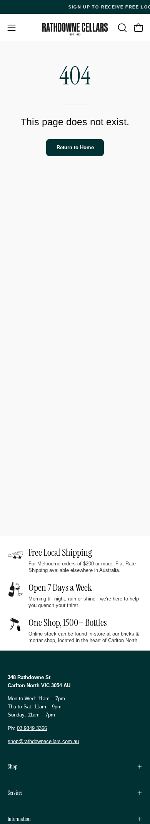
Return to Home (75, 147)
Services (15, 792)
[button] (121, 27)
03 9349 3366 (32, 728)
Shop (12, 766)
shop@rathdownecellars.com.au (43, 741)
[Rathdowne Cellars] (75, 29)
